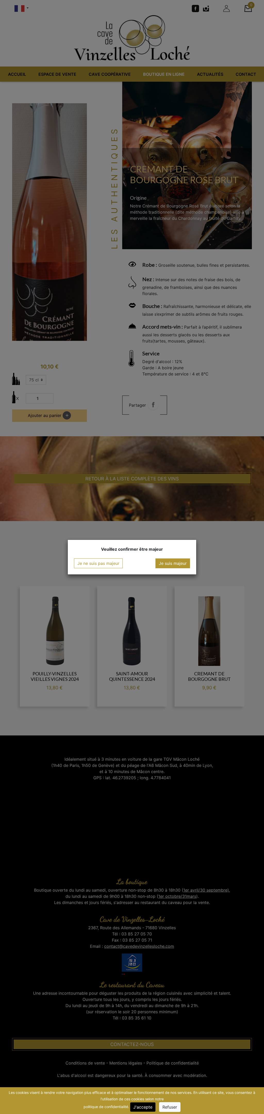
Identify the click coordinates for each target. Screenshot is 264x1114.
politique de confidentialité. (106, 1106)
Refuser (169, 1107)
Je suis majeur (173, 563)
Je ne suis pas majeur (98, 563)
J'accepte (142, 1107)
